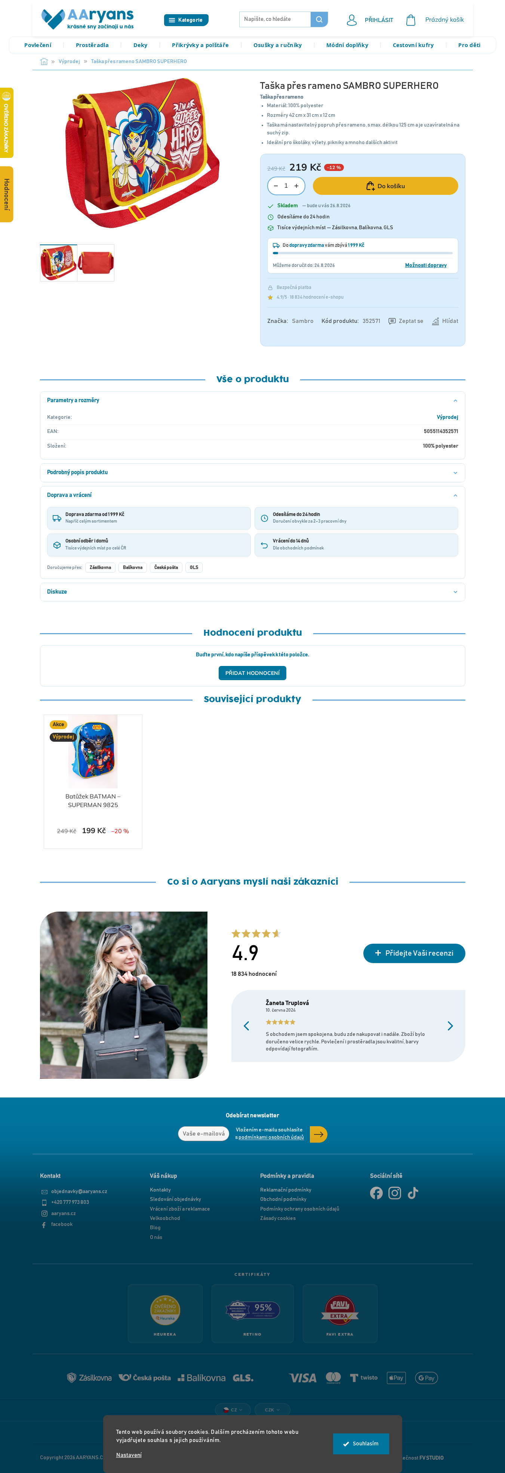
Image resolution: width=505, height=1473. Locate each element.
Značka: (290, 321)
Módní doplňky (347, 45)
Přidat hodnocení (252, 673)
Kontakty (160, 1190)
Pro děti (469, 45)
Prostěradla (92, 45)
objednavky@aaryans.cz (79, 1191)
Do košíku (391, 186)
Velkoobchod (165, 1218)
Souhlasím (366, 1444)
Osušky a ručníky (277, 45)
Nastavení (129, 1455)
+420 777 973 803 (70, 1202)
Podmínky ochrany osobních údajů (299, 1209)
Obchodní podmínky (283, 1199)
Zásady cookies (278, 1218)
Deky (140, 45)
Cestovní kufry (413, 45)
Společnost (418, 1457)
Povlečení (37, 45)
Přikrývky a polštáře (200, 45)
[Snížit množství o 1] (276, 186)
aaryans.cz (63, 1213)
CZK (269, 1410)
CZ (234, 1410)
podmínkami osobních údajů (271, 1137)
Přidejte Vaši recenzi (419, 953)
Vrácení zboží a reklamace (180, 1209)
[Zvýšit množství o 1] (296, 186)
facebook (62, 1224)
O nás (156, 1237)
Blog (155, 1227)
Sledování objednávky (175, 1199)
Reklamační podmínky (285, 1190)
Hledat (319, 19)
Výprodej (447, 417)
